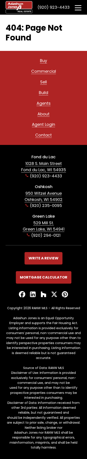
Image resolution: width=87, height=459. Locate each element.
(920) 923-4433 (53, 7)
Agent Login (43, 124)
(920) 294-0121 (45, 235)
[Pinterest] (65, 294)
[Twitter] (54, 294)
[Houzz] (43, 294)
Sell (43, 82)
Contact (43, 135)
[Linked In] (33, 294)
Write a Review (43, 258)
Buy (43, 60)
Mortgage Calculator (43, 277)
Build (43, 92)
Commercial (43, 71)
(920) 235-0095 (46, 205)
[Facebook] (22, 294)
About (43, 114)
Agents (44, 103)
